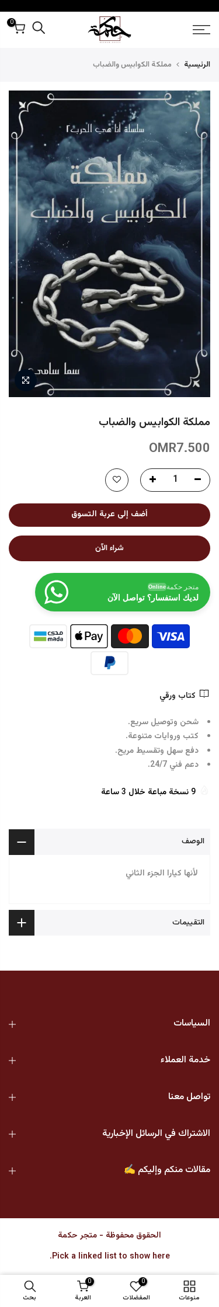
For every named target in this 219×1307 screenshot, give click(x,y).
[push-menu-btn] (188, 29)
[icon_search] (38, 30)
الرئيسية (197, 65)
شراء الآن (109, 548)
